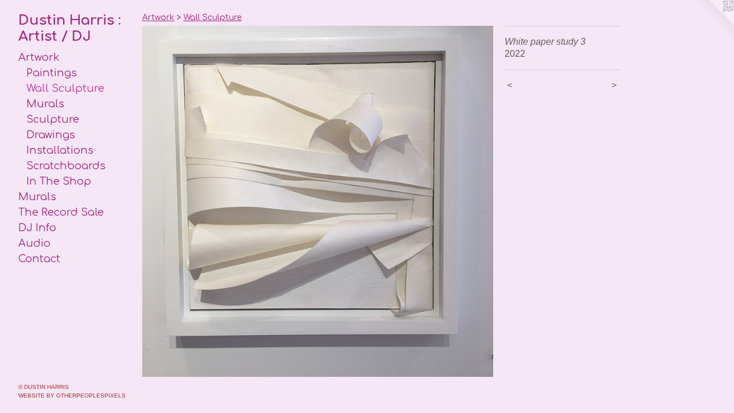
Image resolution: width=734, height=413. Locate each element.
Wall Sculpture (65, 88)
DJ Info (37, 227)
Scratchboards (66, 166)
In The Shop (58, 181)
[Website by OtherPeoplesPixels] (711, 23)
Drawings (50, 135)
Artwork (38, 57)
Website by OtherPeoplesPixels (72, 395)
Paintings (51, 73)
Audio (34, 243)
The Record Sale (61, 212)
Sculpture (52, 119)
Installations (59, 150)
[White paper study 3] (317, 201)
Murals (45, 104)
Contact (39, 258)
